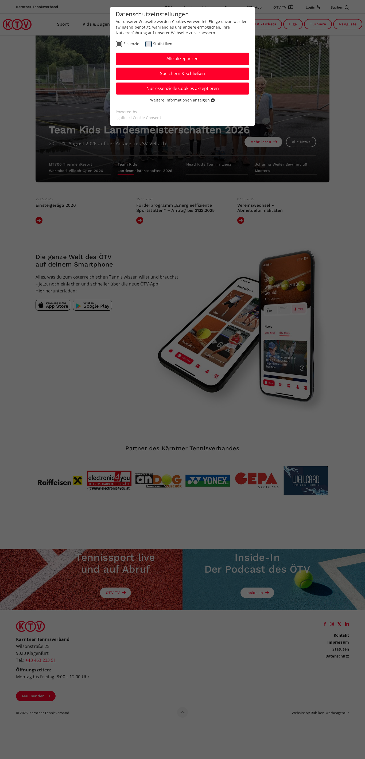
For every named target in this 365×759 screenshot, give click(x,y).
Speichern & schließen (182, 73)
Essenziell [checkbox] (132, 43)
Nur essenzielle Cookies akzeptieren (182, 88)
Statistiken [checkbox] (162, 43)
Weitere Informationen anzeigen (180, 100)
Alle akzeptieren (182, 58)
